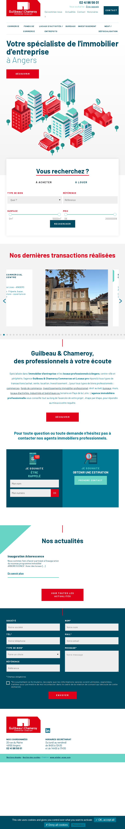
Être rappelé (92, 6)
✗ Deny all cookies (57, 824)
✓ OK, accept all (105, 819)
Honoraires (92, 11)
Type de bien (15, 193)
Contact (81, 11)
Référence (69, 193)
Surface (12, 211)
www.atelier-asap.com (60, 757)
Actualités (70, 11)
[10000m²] (59, 214)
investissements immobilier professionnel (65, 388)
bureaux (107, 388)
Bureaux (71, 26)
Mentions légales (13, 757)
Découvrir (23, 73)
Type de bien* (14, 648)
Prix (65, 211)
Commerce (13, 26)
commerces (13, 388)
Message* (71, 648)
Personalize (78, 825)
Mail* (68, 634)
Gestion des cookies (31, 757)
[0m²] (10, 214)
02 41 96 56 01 (89, 2)
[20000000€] (114, 214)
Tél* (9, 634)
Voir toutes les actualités (62, 595)
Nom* (68, 620)
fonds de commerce (31, 388)
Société (11, 620)
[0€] (65, 214)
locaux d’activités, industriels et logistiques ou (35, 393)
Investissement (87, 26)
